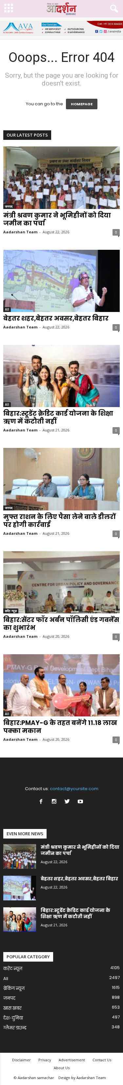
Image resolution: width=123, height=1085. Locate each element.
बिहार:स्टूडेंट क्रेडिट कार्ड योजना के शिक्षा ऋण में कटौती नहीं (58, 417)
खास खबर (12, 1008)
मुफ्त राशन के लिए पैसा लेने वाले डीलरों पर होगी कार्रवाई (59, 520)
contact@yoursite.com (74, 789)
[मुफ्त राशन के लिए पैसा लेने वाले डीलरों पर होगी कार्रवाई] (61, 479)
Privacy (44, 1059)
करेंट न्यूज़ (11, 610)
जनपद (8, 206)
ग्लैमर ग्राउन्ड (15, 1028)
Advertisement (72, 1059)
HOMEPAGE (81, 104)
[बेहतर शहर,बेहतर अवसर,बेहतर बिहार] (61, 281)
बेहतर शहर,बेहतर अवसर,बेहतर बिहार (56, 318)
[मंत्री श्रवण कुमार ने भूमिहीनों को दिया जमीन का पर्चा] (61, 177)
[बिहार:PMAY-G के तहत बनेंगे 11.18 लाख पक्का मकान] (61, 685)
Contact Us (101, 1059)
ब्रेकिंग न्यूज (14, 988)
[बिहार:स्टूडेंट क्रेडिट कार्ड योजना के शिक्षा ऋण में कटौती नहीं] (61, 376)
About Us (62, 1067)
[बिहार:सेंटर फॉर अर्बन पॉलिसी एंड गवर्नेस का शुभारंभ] (61, 582)
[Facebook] (42, 802)
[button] (113, 9)
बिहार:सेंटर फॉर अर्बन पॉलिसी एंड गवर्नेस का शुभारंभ (61, 623)
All (7, 309)
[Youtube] (81, 802)
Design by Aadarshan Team (82, 1077)
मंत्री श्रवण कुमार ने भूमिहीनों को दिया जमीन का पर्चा (57, 219)
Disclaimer (21, 1059)
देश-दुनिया (13, 1018)
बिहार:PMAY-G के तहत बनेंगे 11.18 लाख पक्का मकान (60, 726)
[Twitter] (68, 802)
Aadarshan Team (20, 231)
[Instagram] (55, 802)
